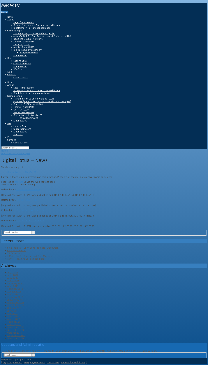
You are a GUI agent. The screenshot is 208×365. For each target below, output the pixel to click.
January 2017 (14, 324)
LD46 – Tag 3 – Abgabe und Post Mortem (29, 256)
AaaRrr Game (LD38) (24, 47)
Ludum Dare (20, 61)
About (10, 19)
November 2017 (15, 305)
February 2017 (15, 321)
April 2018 (12, 294)
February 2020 (15, 283)
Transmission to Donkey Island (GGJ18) (34, 33)
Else (9, 71)
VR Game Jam (14, 253)
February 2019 (15, 288)
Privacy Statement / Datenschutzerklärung (36, 25)
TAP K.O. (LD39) (21, 44)
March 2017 (13, 319)
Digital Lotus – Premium (30, 220)
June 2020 (13, 275)
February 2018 (15, 297)
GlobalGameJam (22, 63)
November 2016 (16, 330)
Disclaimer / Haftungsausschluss (31, 28)
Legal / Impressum (23, 22)
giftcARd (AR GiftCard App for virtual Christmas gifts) (42, 36)
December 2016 (15, 327)
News (10, 17)
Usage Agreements (34, 362)
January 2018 (14, 299)
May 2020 (12, 277)
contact (19, 182)
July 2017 (12, 310)
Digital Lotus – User (27, 200)
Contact (11, 74)
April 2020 (13, 280)
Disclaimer (53, 362)
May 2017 (12, 313)
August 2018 (14, 291)
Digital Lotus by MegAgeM (27, 50)
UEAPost (18, 69)
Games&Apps (14, 30)
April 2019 (12, 286)
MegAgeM (10, 5)
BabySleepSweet (28, 52)
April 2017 (12, 316)
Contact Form (20, 77)
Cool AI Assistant (16, 250)
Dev (9, 58)
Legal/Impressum (12, 362)
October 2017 (14, 308)
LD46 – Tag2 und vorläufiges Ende (25, 258)
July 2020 (12, 272)
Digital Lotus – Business (30, 210)
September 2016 (16, 335)
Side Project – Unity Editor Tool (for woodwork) (33, 247)
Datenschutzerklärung (73, 362)
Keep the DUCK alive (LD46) (28, 39)
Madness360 (20, 55)
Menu (4, 12)
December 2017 (15, 302)
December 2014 (15, 338)
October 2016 (14, 332)
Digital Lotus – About (28, 189)
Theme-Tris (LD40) (23, 41)
